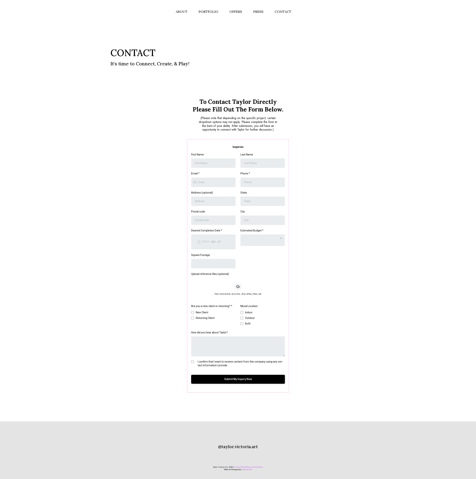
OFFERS (235, 11)
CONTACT (283, 11)
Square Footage (200, 255)
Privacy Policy (240, 467)
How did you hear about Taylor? (209, 332)
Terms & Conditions (255, 467)
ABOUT (181, 11)
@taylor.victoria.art (238, 446)
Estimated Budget (251, 230)
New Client (202, 312)
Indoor (249, 312)
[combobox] (262, 240)
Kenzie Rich (247, 469)
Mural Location (249, 306)
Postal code (198, 211)
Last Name (246, 154)
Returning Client (205, 317)
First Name (197, 154)
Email (195, 173)
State (243, 192)
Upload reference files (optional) (210, 273)
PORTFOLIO (208, 11)
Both (248, 323)
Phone (245, 173)
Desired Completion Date (206, 230)
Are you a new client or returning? (211, 306)
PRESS (258, 11)
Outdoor (250, 317)
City (242, 211)
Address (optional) (202, 192)
